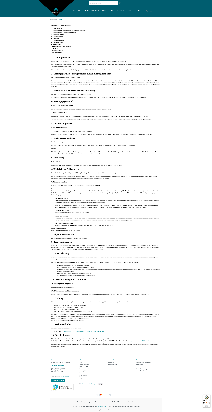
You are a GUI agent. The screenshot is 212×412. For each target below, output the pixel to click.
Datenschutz (139, 364)
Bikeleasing (111, 362)
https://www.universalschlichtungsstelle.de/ (141, 340)
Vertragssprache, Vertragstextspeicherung (64, 32)
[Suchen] (120, 3)
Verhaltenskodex (58, 50)
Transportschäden (58, 42)
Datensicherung (57, 44)
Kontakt (82, 373)
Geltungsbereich (57, 28)
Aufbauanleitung (84, 379)
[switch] (206, 406)
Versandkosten (102, 406)
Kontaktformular (65, 376)
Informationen (112, 360)
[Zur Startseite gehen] (56, 11)
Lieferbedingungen (58, 36)
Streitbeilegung (57, 52)
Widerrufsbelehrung (85, 366)
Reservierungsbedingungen (143, 362)
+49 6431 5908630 (57, 365)
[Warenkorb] (151, 10)
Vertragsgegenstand (58, 34)
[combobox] (103, 3)
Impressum (139, 366)
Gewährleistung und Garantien (62, 46)
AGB (81, 362)
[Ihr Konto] (147, 10)
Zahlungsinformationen (86, 371)
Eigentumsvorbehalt (58, 40)
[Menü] (209, 396)
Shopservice (84, 360)
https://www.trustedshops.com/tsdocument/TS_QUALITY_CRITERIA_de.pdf (83, 331)
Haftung (55, 48)
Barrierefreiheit (140, 371)
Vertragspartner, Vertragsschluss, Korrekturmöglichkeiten (69, 30)
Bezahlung (56, 38)
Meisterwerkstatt (112, 364)
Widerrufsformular (84, 364)
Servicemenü (140, 360)
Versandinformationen (86, 369)
